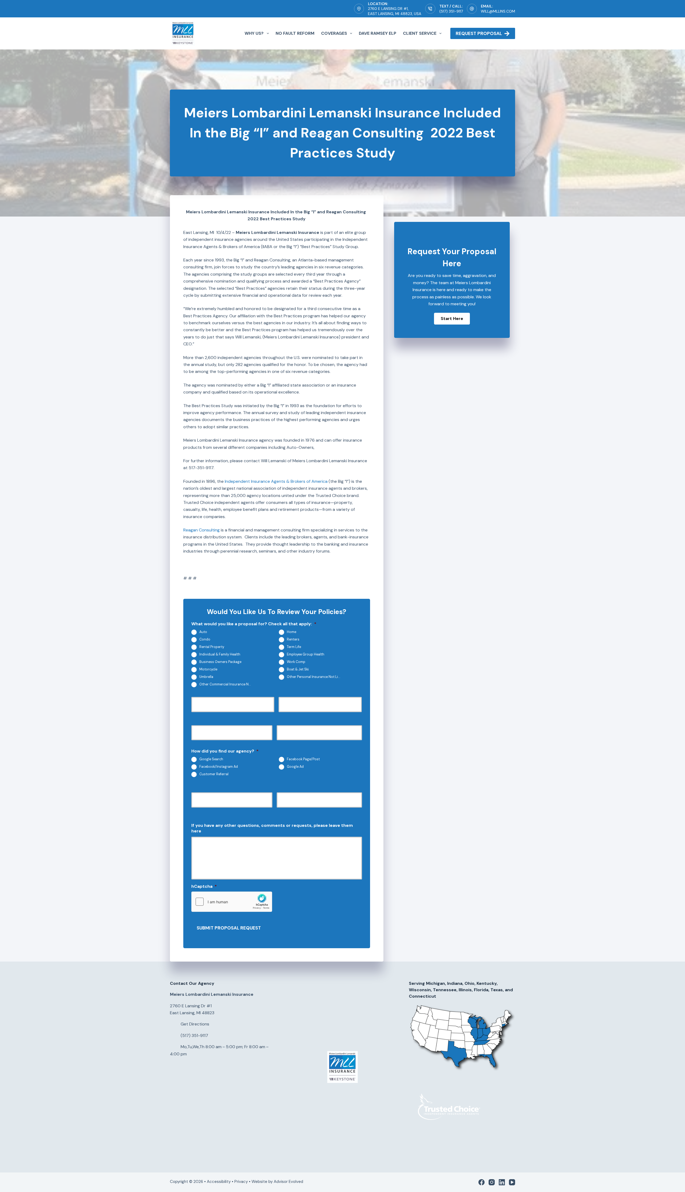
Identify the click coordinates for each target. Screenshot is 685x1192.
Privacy (241, 1181)
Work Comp (296, 662)
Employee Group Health (305, 654)
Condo (204, 639)
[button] (452, 319)
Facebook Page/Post (303, 759)
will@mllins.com (498, 11)
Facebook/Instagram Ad (218, 767)
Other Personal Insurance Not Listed (315, 677)
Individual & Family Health (219, 654)
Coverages (334, 33)
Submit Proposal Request (229, 928)
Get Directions (195, 1024)
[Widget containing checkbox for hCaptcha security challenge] (231, 902)
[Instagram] (492, 1182)
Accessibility (219, 1181)
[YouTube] (512, 1182)
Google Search (211, 759)
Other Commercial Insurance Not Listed (228, 684)
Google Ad (295, 767)
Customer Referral (214, 774)
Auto (203, 632)
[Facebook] (481, 1182)
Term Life (294, 647)
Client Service (419, 33)
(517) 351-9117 (451, 11)
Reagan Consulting (201, 530)
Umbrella (206, 677)
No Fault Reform (295, 33)
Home (291, 632)
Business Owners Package (220, 662)
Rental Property (211, 647)
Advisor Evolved (289, 1181)
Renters (293, 639)
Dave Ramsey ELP (377, 33)
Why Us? (254, 33)
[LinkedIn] (502, 1182)
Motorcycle (208, 669)
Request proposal (479, 33)
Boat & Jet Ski (298, 669)
